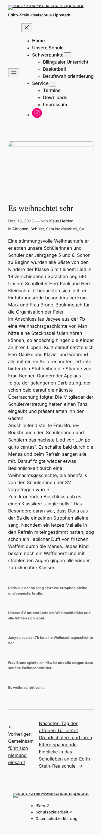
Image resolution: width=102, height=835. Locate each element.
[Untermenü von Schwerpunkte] (67, 55)
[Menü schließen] (26, 27)
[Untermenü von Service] (52, 84)
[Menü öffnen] (13, 72)
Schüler (37, 228)
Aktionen (20, 228)
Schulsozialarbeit (61, 228)
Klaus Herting (61, 221)
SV (81, 228)
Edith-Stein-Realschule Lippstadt (39, 15)
